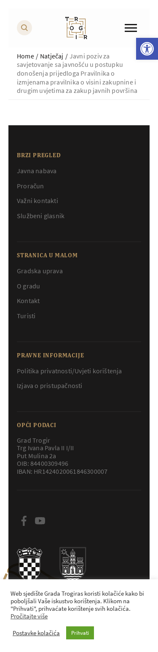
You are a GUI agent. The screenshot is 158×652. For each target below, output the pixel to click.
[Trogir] (76, 28)
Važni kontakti (37, 200)
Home (25, 56)
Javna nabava (36, 170)
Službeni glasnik (40, 215)
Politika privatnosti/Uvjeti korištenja (69, 371)
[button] (147, 49)
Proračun (30, 186)
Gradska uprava (40, 271)
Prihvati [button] (80, 632)
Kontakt (28, 300)
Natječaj (52, 56)
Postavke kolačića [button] (36, 633)
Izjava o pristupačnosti (50, 385)
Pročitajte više (29, 616)
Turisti (26, 315)
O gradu (28, 286)
